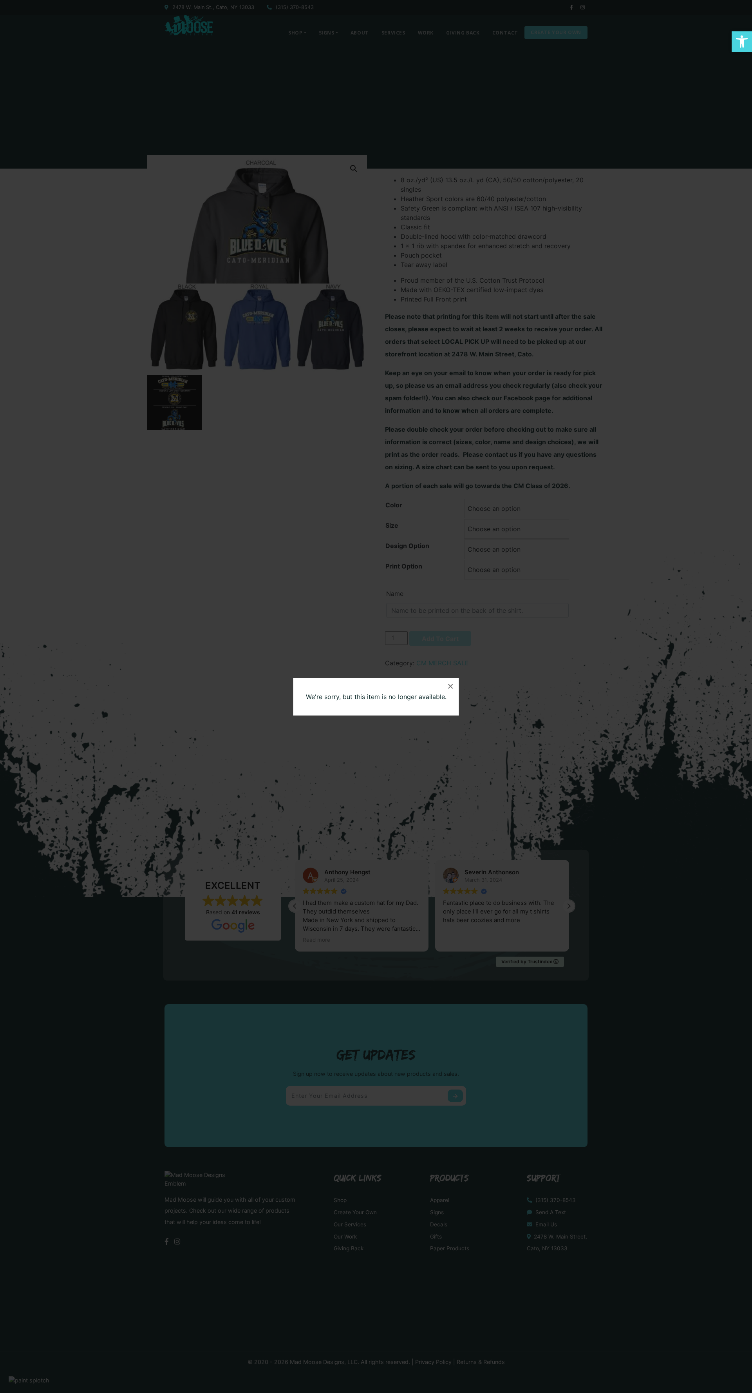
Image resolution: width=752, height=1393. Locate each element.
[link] (742, 41)
